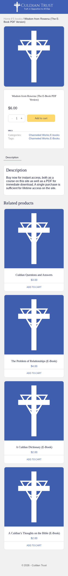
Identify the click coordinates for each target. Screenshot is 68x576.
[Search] (63, 7)
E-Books (55, 138)
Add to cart (41, 118)
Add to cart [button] (34, 287)
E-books (17, 18)
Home (7, 18)
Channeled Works (39, 134)
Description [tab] (12, 157)
